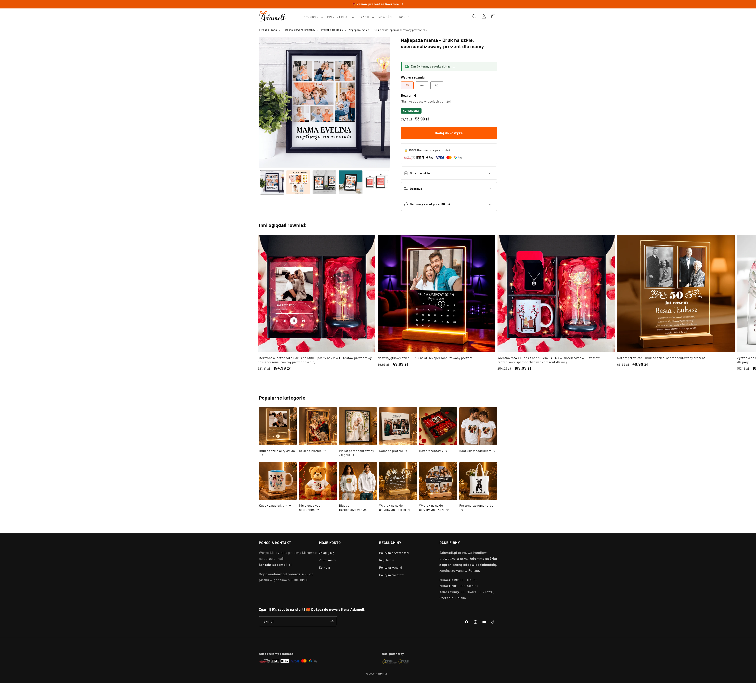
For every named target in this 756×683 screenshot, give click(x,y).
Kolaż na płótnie (391, 451)
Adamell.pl (382, 673)
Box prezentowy (431, 451)
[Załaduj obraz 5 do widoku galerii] (377, 182)
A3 (437, 85)
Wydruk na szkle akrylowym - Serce (392, 507)
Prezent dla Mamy (332, 29)
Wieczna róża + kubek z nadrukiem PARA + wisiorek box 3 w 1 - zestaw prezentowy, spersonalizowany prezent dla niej (549, 360)
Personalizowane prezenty (299, 29)
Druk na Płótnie (310, 451)
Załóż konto (327, 560)
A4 (422, 85)
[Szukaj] (474, 16)
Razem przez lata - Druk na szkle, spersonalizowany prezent (661, 358)
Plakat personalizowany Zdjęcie (356, 453)
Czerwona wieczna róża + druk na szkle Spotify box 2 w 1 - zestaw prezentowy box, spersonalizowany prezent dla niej (315, 360)
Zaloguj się (326, 552)
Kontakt (325, 567)
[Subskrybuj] (332, 621)
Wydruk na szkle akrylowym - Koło (432, 507)
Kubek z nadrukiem (273, 505)
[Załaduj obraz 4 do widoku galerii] (351, 182)
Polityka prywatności (394, 552)
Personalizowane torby (476, 505)
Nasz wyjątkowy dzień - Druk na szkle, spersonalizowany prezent (425, 358)
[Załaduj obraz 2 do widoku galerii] (298, 182)
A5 (407, 85)
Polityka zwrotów (391, 575)
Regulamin (386, 560)
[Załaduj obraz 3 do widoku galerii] (324, 182)
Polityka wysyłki (390, 567)
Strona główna (268, 29)
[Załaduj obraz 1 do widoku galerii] (272, 182)
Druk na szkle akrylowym (277, 451)
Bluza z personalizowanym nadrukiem (353, 507)
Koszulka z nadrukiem (475, 451)
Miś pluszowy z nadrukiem (310, 507)
